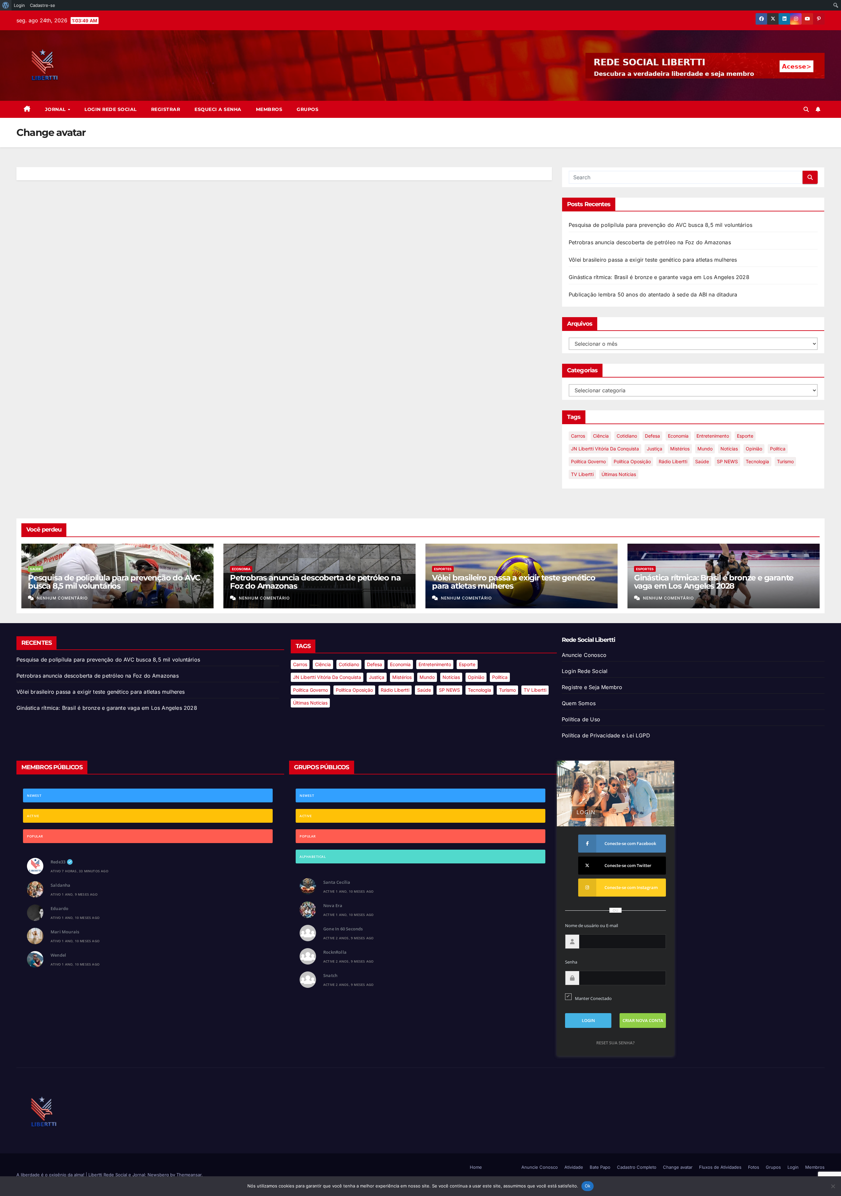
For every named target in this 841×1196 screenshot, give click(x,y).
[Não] (833, 1186)
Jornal (56, 109)
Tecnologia (757, 461)
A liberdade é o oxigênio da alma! (51, 1174)
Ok (588, 1185)
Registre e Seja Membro (592, 687)
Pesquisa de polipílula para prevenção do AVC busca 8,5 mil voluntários (660, 225)
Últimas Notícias (619, 474)
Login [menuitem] (19, 5)
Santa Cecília (337, 882)
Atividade (573, 1167)
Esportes (443, 569)
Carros (578, 436)
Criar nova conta (643, 1020)
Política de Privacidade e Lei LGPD (606, 735)
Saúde (702, 461)
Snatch (330, 975)
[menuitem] (5, 5)
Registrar (165, 109)
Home (476, 1167)
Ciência (601, 436)
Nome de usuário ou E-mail (591, 925)
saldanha (61, 885)
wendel (58, 955)
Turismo (785, 461)
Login (793, 1167)
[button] (806, 109)
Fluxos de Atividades (720, 1167)
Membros (269, 109)
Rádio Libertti (673, 461)
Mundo (705, 448)
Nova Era (333, 905)
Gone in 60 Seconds (343, 929)
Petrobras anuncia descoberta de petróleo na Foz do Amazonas (650, 242)
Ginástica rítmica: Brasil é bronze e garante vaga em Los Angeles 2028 (659, 277)
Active (33, 816)
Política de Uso (581, 719)
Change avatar (678, 1167)
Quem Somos (579, 703)
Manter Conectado (593, 998)
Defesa (652, 436)
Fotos (753, 1167)
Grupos (307, 109)
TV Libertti (582, 474)
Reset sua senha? (615, 1043)
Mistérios (680, 448)
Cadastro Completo (636, 1167)
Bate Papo (600, 1167)
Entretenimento (712, 436)
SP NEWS (727, 461)
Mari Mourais (65, 932)
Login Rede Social (110, 109)
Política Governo (588, 461)
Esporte (745, 436)
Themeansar (188, 1174)
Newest (34, 795)
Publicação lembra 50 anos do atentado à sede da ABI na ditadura (653, 294)
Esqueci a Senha (217, 109)
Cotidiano (627, 436)
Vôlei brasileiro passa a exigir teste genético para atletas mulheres (653, 259)
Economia (678, 436)
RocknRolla (335, 952)
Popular (35, 836)
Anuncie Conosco (584, 655)
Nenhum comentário (62, 598)
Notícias (729, 448)
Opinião (754, 448)
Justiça (654, 448)
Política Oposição (632, 461)
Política (777, 448)
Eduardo (59, 908)
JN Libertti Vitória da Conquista (605, 448)
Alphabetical (313, 856)
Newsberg (158, 1174)
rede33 (58, 862)
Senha (571, 962)
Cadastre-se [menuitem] (42, 5)
